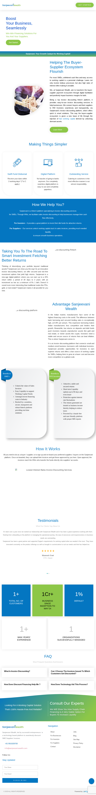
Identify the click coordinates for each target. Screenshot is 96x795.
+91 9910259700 (11, 744)
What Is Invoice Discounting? (17, 671)
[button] (70, 5)
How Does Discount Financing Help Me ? (22, 684)
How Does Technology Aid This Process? (69, 684)
